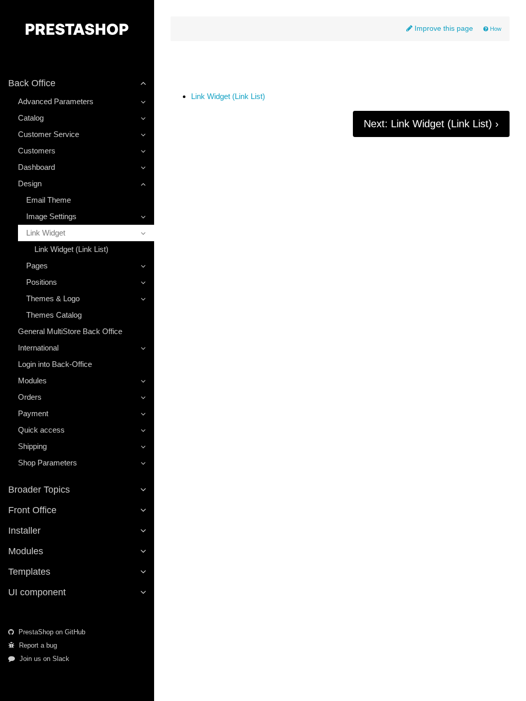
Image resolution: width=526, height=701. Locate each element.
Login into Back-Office (55, 364)
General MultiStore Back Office (70, 331)
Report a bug (37, 645)
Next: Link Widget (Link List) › (431, 123)
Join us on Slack (43, 659)
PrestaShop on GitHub (50, 632)
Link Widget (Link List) (71, 249)
